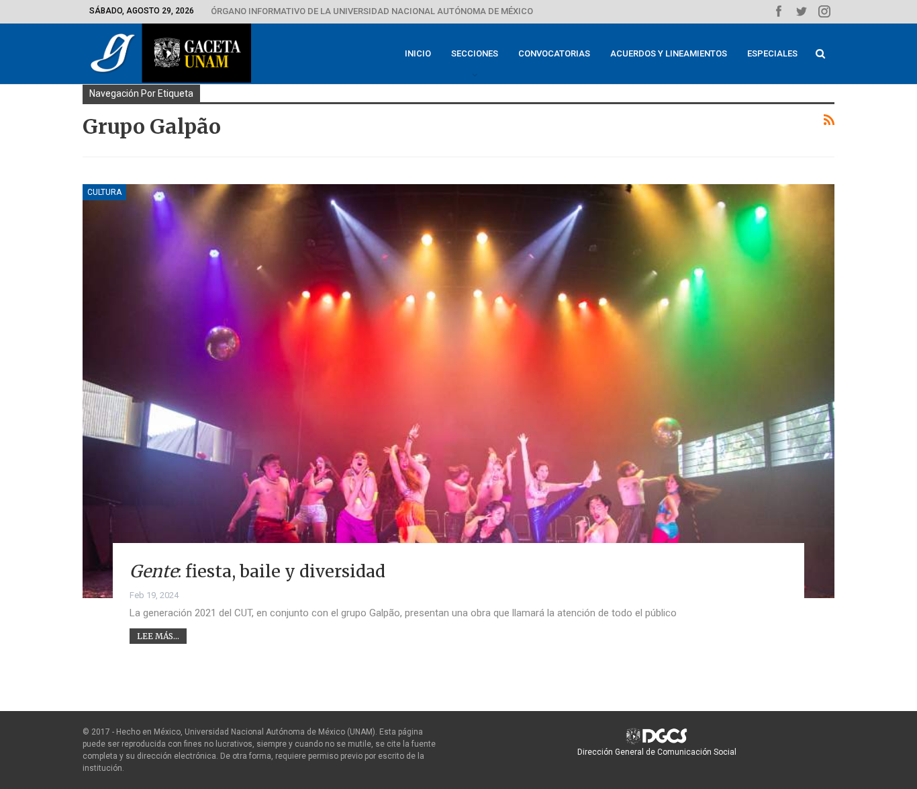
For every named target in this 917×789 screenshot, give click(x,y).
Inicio (418, 53)
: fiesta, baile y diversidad (257, 571)
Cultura (104, 192)
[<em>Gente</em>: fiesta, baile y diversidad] (458, 391)
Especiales (772, 53)
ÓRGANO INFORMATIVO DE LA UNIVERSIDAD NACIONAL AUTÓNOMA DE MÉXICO (372, 11)
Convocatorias (554, 53)
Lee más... (158, 636)
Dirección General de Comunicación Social (656, 752)
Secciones (474, 53)
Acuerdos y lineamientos (668, 53)
